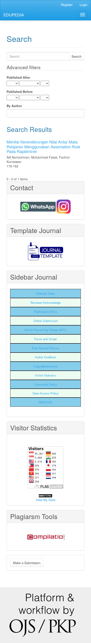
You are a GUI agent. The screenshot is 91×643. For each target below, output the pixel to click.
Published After (18, 77)
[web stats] (45, 495)
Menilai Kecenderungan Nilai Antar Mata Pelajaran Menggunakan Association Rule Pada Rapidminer (43, 146)
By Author (14, 106)
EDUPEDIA (14, 15)
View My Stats (45, 500)
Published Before (20, 91)
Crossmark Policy (45, 384)
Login (83, 4)
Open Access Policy (45, 393)
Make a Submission (26, 563)
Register (67, 4)
